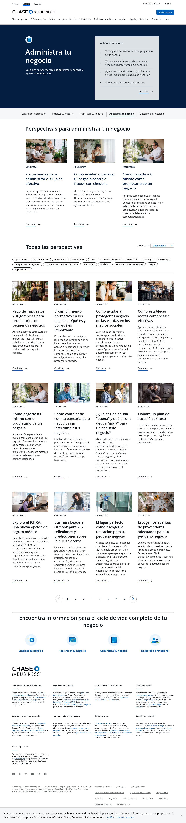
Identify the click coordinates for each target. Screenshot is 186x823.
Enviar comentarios (103, 804)
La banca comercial (102, 723)
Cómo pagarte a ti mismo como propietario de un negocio (129, 53)
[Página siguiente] (133, 598)
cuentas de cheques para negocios (28, 694)
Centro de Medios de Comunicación (109, 792)
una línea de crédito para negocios (77, 704)
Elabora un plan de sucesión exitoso (125, 82)
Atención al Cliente (103, 787)
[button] (181, 815)
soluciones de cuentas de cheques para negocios (29, 698)
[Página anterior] (58, 598)
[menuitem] (152, 4)
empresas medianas (103, 732)
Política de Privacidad (120, 817)
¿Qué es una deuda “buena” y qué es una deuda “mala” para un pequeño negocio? (127, 73)
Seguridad (113, 798)
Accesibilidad (148, 798)
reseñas (139, 707)
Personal (15, 4)
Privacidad (99, 798)
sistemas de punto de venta (147, 700)
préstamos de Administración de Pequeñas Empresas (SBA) (71, 701)
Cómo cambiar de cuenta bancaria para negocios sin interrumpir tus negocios (127, 63)
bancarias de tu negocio (156, 725)
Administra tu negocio (121, 113)
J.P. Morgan (121, 787)
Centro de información (34, 113)
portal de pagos (155, 704)
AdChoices (163, 798)
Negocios (26, 4)
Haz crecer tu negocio (91, 113)
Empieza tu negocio (63, 113)
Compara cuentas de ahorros (32, 730)
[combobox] (162, 246)
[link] (13, 774)
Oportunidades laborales (140, 792)
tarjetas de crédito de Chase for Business (111, 698)
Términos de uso (130, 798)
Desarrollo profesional (152, 113)
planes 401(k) (19, 758)
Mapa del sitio (162, 792)
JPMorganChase (138, 787)
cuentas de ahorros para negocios (28, 724)
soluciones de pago (144, 695)
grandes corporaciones (120, 730)
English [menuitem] (168, 3)
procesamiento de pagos (146, 728)
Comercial (38, 4)
